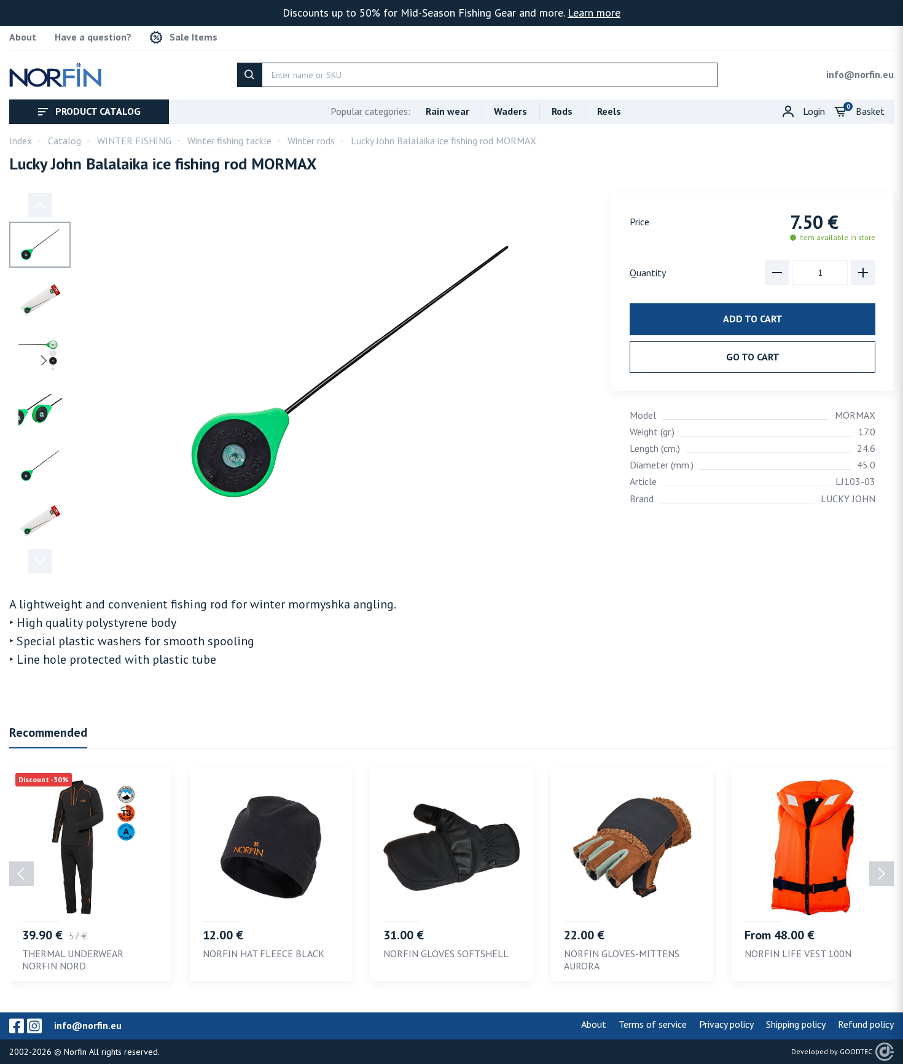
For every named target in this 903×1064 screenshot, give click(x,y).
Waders (510, 111)
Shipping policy (796, 1024)
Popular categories (370, 111)
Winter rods (311, 140)
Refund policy (866, 1024)
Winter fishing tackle (229, 140)
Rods (562, 111)
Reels (609, 111)
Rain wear (447, 111)
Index (20, 140)
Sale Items (193, 37)
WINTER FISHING (134, 140)
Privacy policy (726, 1024)
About (22, 37)
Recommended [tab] (48, 732)
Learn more (594, 13)
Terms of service (653, 1024)
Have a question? (93, 37)
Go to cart (753, 357)
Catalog (64, 140)
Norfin (75, 1051)
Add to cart (753, 319)
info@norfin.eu (860, 74)
